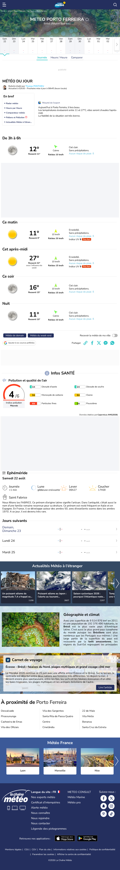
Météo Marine (76, 797)
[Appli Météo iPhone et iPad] (65, 838)
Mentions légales (13, 849)
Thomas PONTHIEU (34, 86)
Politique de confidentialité (102, 849)
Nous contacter (40, 823)
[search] (115, 4)
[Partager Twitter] (99, 343)
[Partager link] (85, 343)
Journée (42, 57)
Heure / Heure (59, 57)
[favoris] (87, 19)
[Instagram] (111, 806)
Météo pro (74, 802)
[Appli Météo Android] (87, 838)
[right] (116, 44)
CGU (26, 849)
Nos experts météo (43, 797)
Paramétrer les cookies (43, 854)
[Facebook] (103, 798)
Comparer (77, 57)
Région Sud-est (19, 11)
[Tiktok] (111, 814)
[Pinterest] (103, 814)
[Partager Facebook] (92, 343)
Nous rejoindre (40, 818)
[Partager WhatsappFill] (112, 343)
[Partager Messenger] (106, 343)
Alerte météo (39, 807)
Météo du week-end (40, 335)
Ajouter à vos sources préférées (21, 343)
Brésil (10, 11)
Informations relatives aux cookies (70, 849)
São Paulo (30, 11)
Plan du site (45, 849)
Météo (3, 11)
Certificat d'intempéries (45, 802)
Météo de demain (15, 335)
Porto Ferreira (41, 11)
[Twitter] (111, 798)
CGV (34, 849)
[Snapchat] (103, 806)
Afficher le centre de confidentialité (74, 854)
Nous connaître (40, 813)
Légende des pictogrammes (49, 829)
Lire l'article (105, 687)
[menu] (4, 4)
